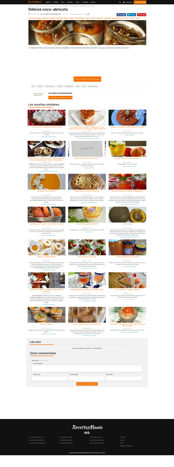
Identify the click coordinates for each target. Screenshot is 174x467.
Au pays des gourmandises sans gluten (89, 138)
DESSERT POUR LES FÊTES (114, 18)
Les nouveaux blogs (96, 440)
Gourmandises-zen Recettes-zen (130, 237)
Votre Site (109, 375)
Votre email (74, 375)
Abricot (60, 87)
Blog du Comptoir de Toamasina (129, 204)
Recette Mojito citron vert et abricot (127, 158)
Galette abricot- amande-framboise (87, 191)
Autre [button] (78, 2)
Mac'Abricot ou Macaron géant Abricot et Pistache (127, 127)
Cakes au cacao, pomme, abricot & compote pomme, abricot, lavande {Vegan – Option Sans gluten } (46, 159)
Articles (92, 2)
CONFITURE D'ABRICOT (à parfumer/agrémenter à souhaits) (46, 291)
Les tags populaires (66, 443)
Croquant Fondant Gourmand (89, 202)
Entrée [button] (56, 2)
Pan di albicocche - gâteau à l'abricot (127, 290)
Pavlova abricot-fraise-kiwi (87, 257)
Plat (33, 87)
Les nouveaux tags (65, 440)
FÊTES (132, 18)
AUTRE (30, 18)
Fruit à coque (93, 87)
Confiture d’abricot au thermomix (127, 257)
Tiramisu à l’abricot (46, 324)
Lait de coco (69, 87)
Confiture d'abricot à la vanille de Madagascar (127, 191)
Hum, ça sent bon (129, 299)
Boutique (85, 2)
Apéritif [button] (48, 2)
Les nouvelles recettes (36, 440)
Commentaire (37, 364)
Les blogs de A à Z (96, 437)
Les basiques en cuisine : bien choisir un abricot (46, 224)
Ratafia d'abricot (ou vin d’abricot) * (87, 158)
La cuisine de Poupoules (129, 267)
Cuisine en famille (89, 168)
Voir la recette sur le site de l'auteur (87, 79)
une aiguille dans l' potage (49, 204)
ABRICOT (100, 18)
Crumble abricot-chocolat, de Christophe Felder (86, 290)
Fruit (83, 87)
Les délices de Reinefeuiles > (41, 6)
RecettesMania (34, 1)
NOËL (127, 18)
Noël (77, 87)
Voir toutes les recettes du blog (60, 98)
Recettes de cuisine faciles (129, 166)
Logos (122, 440)
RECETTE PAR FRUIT (77, 18)
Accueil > (31, 6)
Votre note (35, 361)
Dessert (40, 87)
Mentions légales (126, 446)
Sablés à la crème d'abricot (46, 257)
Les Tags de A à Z (65, 437)
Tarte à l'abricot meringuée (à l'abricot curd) (46, 127)
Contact (123, 437)
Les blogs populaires (97, 443)
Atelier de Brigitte (129, 135)
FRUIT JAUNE (90, 18)
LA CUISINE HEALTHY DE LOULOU (49, 171)
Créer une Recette (140, 2)
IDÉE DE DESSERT (49, 18)
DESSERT (38, 18)
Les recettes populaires (37, 443)
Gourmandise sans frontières (48, 137)
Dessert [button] (70, 2)
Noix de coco (50, 87)
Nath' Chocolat (89, 232)
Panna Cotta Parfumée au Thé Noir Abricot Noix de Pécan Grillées (127, 325)
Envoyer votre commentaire (87, 384)
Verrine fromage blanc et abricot (87, 224)
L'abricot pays (127, 224)
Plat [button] (62, 2)
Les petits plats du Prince (49, 235)
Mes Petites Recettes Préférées (129, 332)
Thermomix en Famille (49, 304)
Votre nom (36, 375)
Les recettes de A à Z (36, 437)
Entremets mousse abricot (46, 191)
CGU (121, 443)
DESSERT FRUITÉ (63, 18)
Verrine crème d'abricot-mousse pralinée (87, 324)
